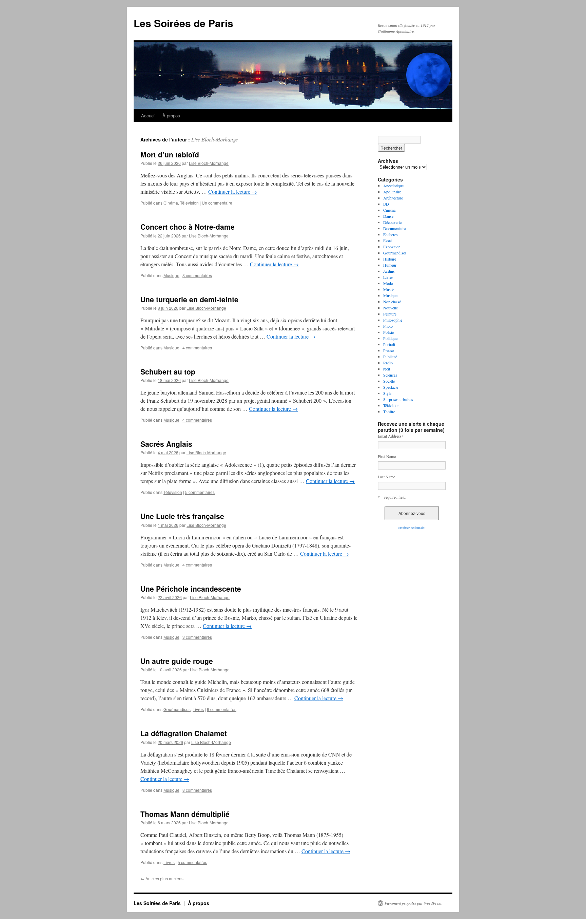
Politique (390, 338)
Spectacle (390, 387)
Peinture (389, 314)
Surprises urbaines (398, 399)
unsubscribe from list (412, 528)
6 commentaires (221, 709)
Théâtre (389, 411)
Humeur (389, 265)
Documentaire (394, 228)
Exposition (392, 246)
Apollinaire (392, 191)
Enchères (390, 234)
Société (389, 381)
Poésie (388, 332)
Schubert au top (167, 371)
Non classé (392, 301)
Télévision (189, 203)
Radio (388, 362)
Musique (171, 275)
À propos (171, 115)
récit (386, 368)
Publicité (390, 356)
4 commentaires (197, 347)
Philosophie (392, 320)
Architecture (393, 197)
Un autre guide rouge (176, 661)
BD (386, 204)
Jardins (389, 271)
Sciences (390, 375)
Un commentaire (217, 203)
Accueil (148, 115)
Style (387, 393)
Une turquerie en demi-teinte (189, 299)
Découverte (392, 222)
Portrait (389, 344)
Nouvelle (390, 307)
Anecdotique (393, 185)
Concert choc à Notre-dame (187, 227)
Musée (388, 289)
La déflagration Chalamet (183, 733)
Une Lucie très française (182, 516)
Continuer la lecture (232, 191)
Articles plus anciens (161, 878)
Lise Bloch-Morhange (214, 139)
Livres (198, 709)
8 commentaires (197, 790)
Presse (388, 350)
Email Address (391, 436)
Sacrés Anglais (166, 444)
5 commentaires (200, 492)
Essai (387, 240)
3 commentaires (197, 275)
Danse (388, 216)
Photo (388, 326)
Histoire (389, 259)
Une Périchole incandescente (190, 588)
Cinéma (170, 203)
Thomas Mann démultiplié (185, 814)
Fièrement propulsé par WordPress (413, 903)
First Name (387, 456)
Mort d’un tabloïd (169, 154)
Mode (388, 283)
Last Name (386, 476)
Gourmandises (177, 709)
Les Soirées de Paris (183, 23)
